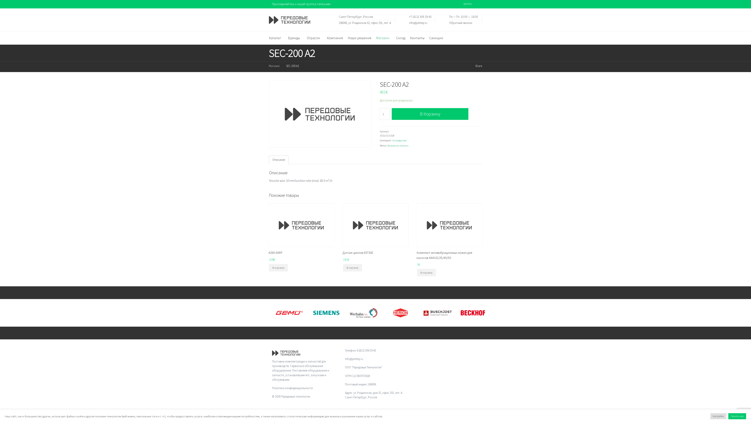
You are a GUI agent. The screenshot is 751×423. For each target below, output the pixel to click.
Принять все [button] (737, 416)
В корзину (430, 114)
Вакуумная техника (397, 145)
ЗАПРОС (467, 4)
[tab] (278, 159)
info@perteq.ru (418, 22)
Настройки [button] (718, 416)
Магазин (274, 66)
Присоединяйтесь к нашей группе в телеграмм (301, 4)
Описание (278, 160)
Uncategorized (399, 140)
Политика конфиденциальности (292, 388)
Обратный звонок (460, 22)
